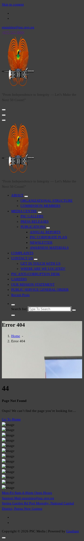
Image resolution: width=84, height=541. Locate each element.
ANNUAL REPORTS (45, 232)
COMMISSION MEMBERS (40, 206)
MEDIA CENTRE (24, 211)
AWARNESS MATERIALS (49, 248)
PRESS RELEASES (35, 221)
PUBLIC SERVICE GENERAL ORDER (40, 289)
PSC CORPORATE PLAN (48, 237)
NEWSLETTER (41, 242)
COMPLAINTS (22, 253)
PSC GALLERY (32, 216)
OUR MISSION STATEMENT (33, 284)
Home (15, 336)
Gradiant (72, 531)
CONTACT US (22, 258)
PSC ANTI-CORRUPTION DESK (35, 274)
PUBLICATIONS (33, 227)
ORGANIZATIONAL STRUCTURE (47, 200)
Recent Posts (20, 295)
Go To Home (11, 419)
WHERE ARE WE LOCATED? (43, 268)
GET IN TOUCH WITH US (40, 263)
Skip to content (13, 4)
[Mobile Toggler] (26, 196)
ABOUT (17, 195)
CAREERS (19, 279)
